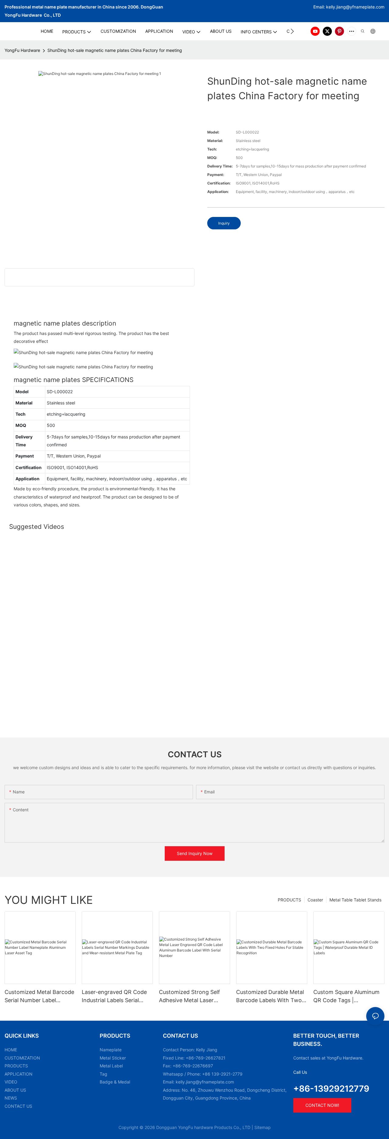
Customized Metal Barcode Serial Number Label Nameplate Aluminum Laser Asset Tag (40, 996)
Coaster (315, 899)
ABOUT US (15, 1090)
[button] (292, 31)
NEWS (11, 1097)
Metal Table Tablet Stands (355, 899)
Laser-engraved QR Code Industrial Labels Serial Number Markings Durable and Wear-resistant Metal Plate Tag (115, 996)
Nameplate (111, 1049)
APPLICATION (19, 1073)
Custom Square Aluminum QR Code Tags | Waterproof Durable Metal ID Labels (346, 996)
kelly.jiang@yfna (342, 6)
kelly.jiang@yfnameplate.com (205, 1081)
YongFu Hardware (22, 50)
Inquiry (224, 223)
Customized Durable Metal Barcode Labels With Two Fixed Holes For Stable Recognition (270, 996)
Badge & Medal (115, 1081)
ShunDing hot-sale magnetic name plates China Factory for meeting (114, 50)
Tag (103, 1073)
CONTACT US (18, 1106)
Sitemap (262, 1127)
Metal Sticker (113, 1057)
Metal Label (111, 1065)
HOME (11, 1049)
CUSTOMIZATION (22, 1057)
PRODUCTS (289, 899)
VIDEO (11, 1081)
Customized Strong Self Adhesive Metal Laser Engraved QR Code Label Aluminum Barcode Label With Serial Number (191, 996)
